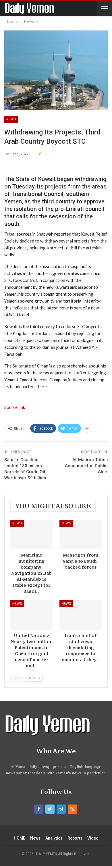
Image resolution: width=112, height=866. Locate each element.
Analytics (54, 838)
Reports (74, 838)
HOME (19, 838)
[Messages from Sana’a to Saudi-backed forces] (80, 534)
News (11, 119)
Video (93, 838)
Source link (14, 407)
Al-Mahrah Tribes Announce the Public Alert (86, 465)
